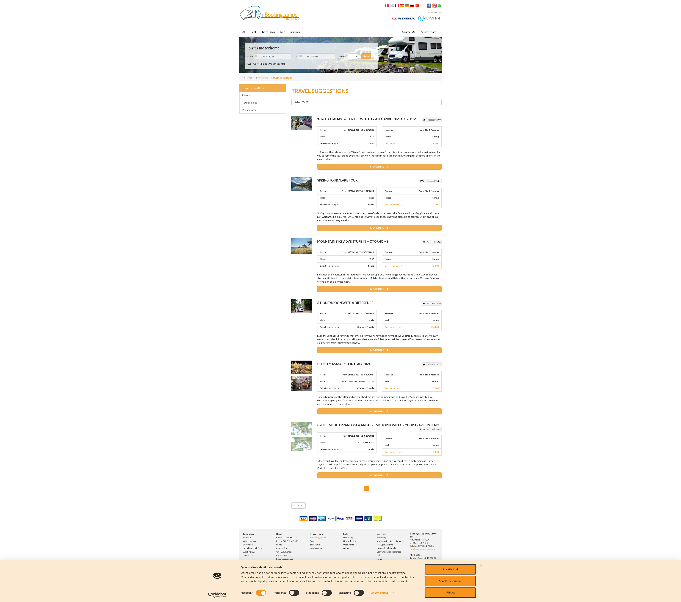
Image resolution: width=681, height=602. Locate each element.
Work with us (249, 551)
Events (246, 95)
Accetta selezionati (450, 581)
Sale (282, 31)
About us (247, 537)
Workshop (381, 537)
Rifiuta (450, 592)
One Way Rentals (284, 551)
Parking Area (249, 109)
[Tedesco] (407, 5)
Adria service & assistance (389, 541)
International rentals (386, 548)
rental (269, 63)
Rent (253, 31)
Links (379, 555)
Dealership (348, 537)
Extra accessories (284, 559)
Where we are (428, 31)
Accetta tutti (450, 569)
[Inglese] (392, 5)
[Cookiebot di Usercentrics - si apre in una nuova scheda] (217, 595)
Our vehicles (282, 548)
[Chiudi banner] (481, 565)
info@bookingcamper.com (422, 549)
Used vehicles (350, 544)
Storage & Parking (385, 544)
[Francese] (397, 5)
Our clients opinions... (253, 548)
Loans (346, 548)
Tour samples (249, 102)
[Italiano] (387, 5)
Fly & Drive (281, 555)
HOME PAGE (247, 78)
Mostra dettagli (379, 592)
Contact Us (408, 31)
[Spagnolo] (402, 5)
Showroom (248, 544)
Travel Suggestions (253, 88)
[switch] (294, 593)
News (379, 559)
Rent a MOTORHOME (286, 537)
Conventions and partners (389, 551)
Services (295, 31)
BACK (300, 505)
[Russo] (412, 5)
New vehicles (349, 541)
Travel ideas (268, 31)
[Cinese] (418, 5)
